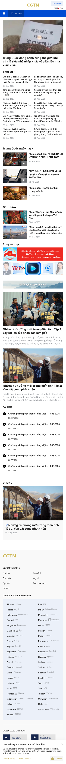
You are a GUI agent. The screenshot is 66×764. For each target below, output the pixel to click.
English (6, 573)
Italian (13, 703)
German (14, 667)
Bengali (12, 619)
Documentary (39, 583)
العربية (36, 578)
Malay (47, 609)
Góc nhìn (9, 207)
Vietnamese (48, 709)
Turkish (45, 693)
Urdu (43, 703)
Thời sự (8, 72)
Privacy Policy (9, 759)
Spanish (46, 672)
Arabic (13, 609)
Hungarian (15, 693)
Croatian (15, 635)
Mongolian (47, 614)
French (14, 662)
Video (7, 483)
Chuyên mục (11, 244)
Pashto (44, 646)
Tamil (43, 682)
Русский (6, 583)
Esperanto (16, 651)
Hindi (12, 688)
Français (7, 578)
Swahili (46, 677)
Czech (13, 640)
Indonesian (20, 698)
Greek (14, 672)
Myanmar (48, 619)
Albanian (14, 604)
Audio (7, 407)
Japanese (15, 709)
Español (37, 573)
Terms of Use (24, 759)
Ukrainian (48, 698)
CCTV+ (6, 588)
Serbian (45, 662)
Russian (46, 656)
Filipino (14, 656)
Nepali (43, 625)
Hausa (13, 677)
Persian (45, 630)
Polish (44, 635)
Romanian (47, 651)
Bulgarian (16, 625)
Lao (42, 604)
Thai (42, 688)
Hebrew (13, 682)
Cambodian (14, 630)
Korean (14, 714)
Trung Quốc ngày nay (17, 148)
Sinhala (45, 667)
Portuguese (48, 640)
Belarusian (17, 614)
